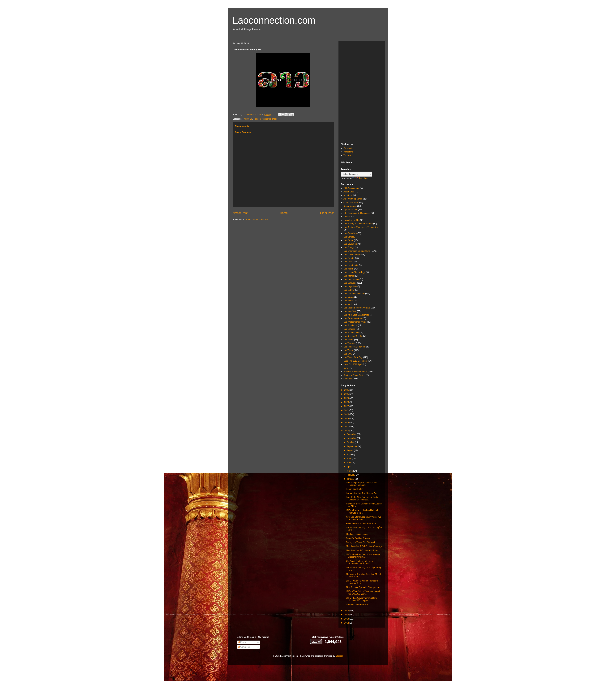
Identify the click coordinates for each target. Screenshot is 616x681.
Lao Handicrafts (350, 265)
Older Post (327, 213)
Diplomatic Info (350, 209)
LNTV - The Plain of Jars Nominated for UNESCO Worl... (363, 592)
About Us (248, 119)
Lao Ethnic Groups (352, 254)
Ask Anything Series (352, 199)
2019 (346, 418)
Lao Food (347, 261)
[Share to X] (286, 114)
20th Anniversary (351, 188)
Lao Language (349, 283)
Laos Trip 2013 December (355, 361)
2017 (346, 426)
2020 (346, 414)
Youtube (347, 155)
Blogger (339, 656)
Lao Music (348, 304)
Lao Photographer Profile (354, 322)
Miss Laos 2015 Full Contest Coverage (364, 546)
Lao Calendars (350, 233)
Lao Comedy (349, 237)
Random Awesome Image (265, 119)
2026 (346, 390)
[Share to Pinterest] (292, 114)
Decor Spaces (350, 206)
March (350, 471)
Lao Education (350, 244)
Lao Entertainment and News (356, 251)
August (350, 450)
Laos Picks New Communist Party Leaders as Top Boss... (362, 498)
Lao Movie (348, 300)
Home (284, 213)
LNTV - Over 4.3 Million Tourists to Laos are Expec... (362, 582)
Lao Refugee (349, 329)
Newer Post (240, 213)
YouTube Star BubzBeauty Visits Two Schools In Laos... (363, 518)
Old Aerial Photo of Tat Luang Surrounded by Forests (359, 562)
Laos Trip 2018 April (352, 364)
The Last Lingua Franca (357, 534)
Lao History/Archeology (354, 272)
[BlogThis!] (283, 114)
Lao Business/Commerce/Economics (360, 227)
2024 (346, 398)
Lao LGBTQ (349, 290)
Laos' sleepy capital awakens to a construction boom (361, 483)
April (349, 466)
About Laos (348, 192)
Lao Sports (348, 339)
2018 (346, 422)
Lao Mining (348, 297)
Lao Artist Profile (351, 220)
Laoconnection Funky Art (357, 604)
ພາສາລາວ (347, 378)
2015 (346, 610)
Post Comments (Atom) (257, 219)
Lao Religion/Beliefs (352, 336)
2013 (346, 619)
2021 (346, 410)
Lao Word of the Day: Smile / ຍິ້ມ (361, 493)
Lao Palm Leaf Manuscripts (356, 315)
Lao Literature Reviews (354, 293)
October (351, 442)
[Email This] (280, 114)
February (351, 475)
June (349, 458)
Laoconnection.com (274, 20)
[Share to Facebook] (289, 114)
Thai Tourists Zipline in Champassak (363, 587)
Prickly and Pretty (354, 489)
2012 (346, 623)
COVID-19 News (351, 202)
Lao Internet (349, 276)
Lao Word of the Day (353, 357)
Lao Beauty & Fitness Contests (358, 223)
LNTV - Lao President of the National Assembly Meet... (363, 555)
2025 (346, 394)
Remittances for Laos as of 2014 (361, 523)
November (352, 438)
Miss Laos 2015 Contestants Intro (361, 550)
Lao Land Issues (351, 279)
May (349, 462)
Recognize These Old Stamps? (360, 542)
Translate (363, 178)
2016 (346, 430)
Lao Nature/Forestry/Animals (356, 308)
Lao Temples (349, 343)
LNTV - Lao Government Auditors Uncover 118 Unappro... (361, 599)
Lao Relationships (351, 332)
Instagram (348, 152)
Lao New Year (349, 311)
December (352, 434)
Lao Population (350, 325)
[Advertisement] (362, 91)
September (352, 446)
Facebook (348, 148)
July (349, 454)
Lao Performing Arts (352, 318)
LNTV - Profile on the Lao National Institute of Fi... (362, 511)
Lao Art (346, 216)
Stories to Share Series (354, 375)
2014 (346, 614)
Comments (245, 647)
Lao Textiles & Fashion (354, 347)
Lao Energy (348, 247)
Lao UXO (347, 354)
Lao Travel (348, 350)
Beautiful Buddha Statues (358, 538)
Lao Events (348, 258)
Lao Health (348, 269)
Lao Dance (348, 240)
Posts (243, 642)
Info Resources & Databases (356, 213)
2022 (346, 406)
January (351, 479)
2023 (346, 402)
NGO (345, 368)
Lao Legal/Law (350, 286)
